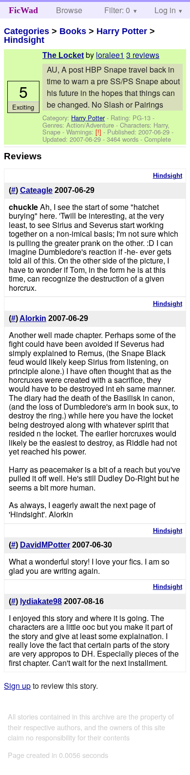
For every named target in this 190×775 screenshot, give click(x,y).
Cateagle (36, 190)
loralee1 (110, 54)
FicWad (23, 10)
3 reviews (142, 54)
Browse (69, 10)
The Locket (63, 55)
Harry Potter (121, 31)
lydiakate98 (41, 601)
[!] (99, 131)
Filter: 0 (117, 10)
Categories (26, 31)
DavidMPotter (45, 545)
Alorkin (32, 318)
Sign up (17, 685)
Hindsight (24, 40)
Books (72, 31)
